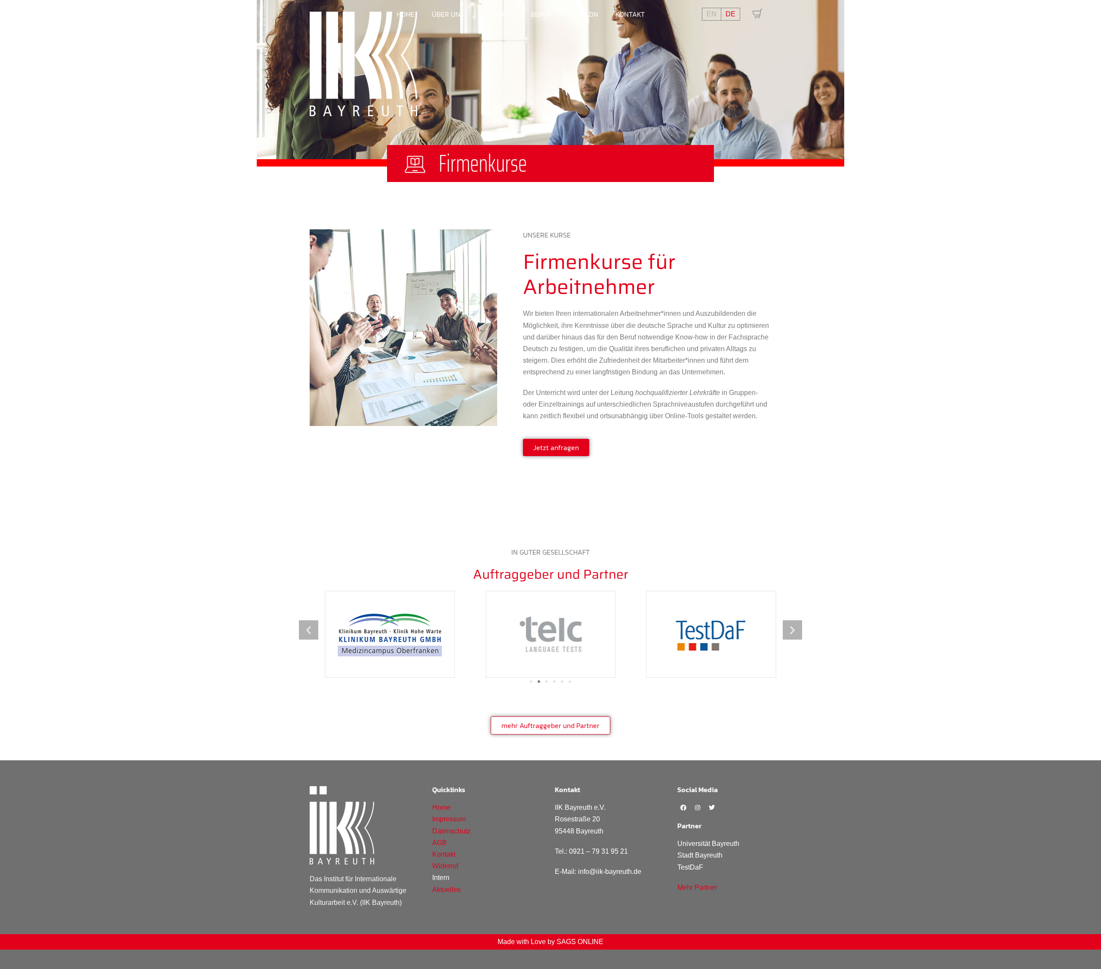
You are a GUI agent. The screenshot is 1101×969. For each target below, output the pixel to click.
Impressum (449, 819)
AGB (439, 842)
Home (406, 14)
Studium (495, 14)
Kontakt (630, 14)
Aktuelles (446, 889)
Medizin (585, 14)
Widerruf (445, 866)
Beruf (541, 14)
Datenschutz (451, 831)
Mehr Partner (697, 887)
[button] (308, 630)
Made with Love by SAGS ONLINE (550, 941)
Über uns (448, 14)
